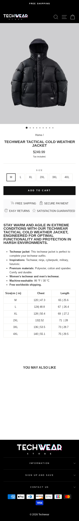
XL (30, 177)
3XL (54, 177)
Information (39, 463)
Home (38, 135)
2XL (42, 177)
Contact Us (39, 487)
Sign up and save (39, 475)
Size (39, 170)
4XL (67, 177)
